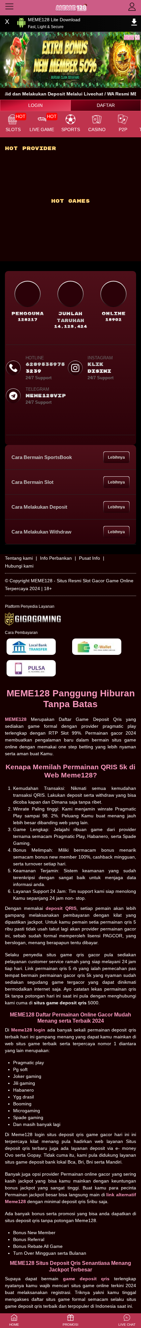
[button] (127, 1320)
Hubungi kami (19, 566)
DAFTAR (106, 105)
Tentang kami (19, 558)
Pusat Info (89, 558)
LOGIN (35, 105)
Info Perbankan (56, 558)
